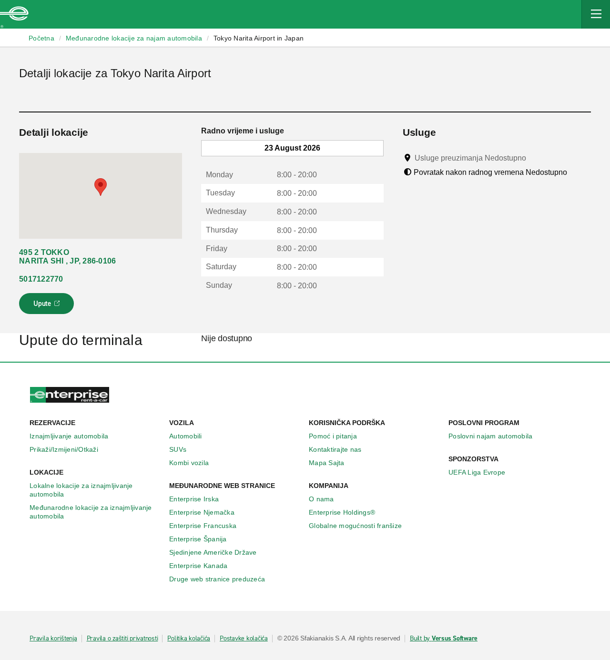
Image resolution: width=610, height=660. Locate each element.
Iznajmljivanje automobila (69, 436)
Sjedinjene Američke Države (213, 552)
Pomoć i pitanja (333, 436)
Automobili (185, 436)
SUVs (177, 449)
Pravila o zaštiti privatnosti (122, 638)
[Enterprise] (14, 14)
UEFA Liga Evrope (476, 472)
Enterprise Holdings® (342, 512)
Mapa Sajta (327, 463)
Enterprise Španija (198, 539)
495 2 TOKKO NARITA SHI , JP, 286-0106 (67, 256)
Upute (47, 306)
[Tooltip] (534, 157)
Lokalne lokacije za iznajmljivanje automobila (81, 490)
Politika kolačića (188, 638)
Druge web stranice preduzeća (217, 579)
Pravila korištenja (53, 638)
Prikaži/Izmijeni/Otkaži (64, 449)
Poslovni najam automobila (490, 436)
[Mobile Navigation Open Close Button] (595, 14)
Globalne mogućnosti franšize (355, 525)
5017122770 (41, 279)
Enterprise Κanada (198, 565)
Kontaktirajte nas (335, 449)
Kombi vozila (189, 463)
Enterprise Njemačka (201, 512)
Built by (444, 638)
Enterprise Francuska (202, 525)
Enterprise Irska (194, 499)
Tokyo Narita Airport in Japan (259, 38)
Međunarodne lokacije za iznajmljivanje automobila (91, 512)
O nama (321, 499)
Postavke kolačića (244, 638)
